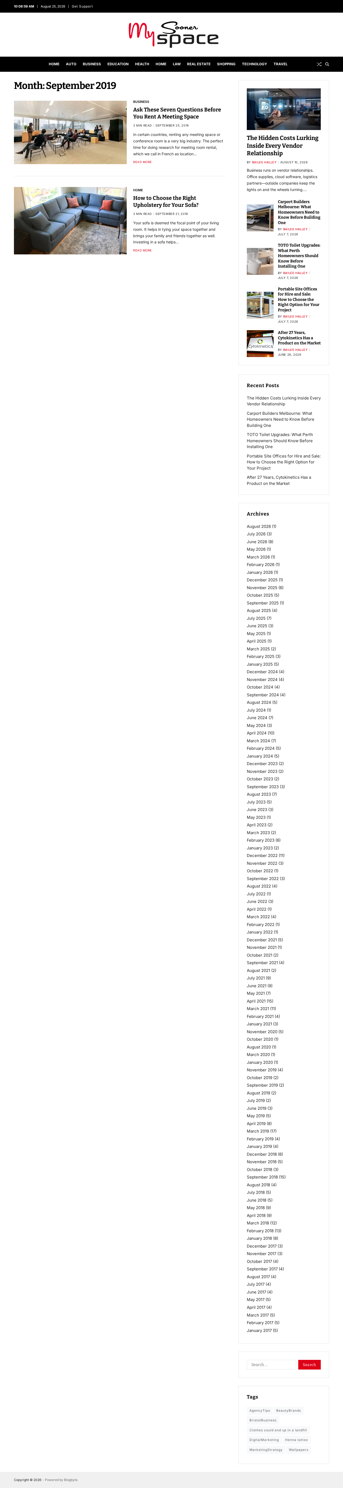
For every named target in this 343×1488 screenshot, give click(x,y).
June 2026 (257, 541)
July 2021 (256, 978)
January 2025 (260, 664)
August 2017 (258, 1276)
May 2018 (256, 1207)
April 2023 (256, 824)
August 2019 (258, 1093)
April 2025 (256, 641)
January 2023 (260, 848)
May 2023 (256, 817)
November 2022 (262, 863)
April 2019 (256, 1123)
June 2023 (257, 809)
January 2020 (260, 1062)
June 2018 (256, 1200)
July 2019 (256, 1100)
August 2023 (259, 794)
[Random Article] (319, 64)
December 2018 (262, 1154)
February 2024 (261, 748)
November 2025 (262, 587)
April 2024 (257, 733)
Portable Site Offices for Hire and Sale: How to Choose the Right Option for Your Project (298, 299)
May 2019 (256, 1115)
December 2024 (262, 671)
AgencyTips (259, 1410)
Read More (142, 162)
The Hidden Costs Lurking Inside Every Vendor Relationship (283, 145)
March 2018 (258, 1223)
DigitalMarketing (264, 1440)
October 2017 (259, 1261)
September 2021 (262, 962)
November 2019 (262, 1069)
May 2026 (256, 549)
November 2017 (261, 1253)
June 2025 (257, 625)
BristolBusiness (263, 1420)
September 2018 (262, 1177)
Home (54, 64)
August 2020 (259, 1047)
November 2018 (262, 1161)
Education (118, 64)
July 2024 (256, 710)
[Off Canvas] (16, 64)
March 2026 (258, 557)
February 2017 (260, 1322)
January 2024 (260, 756)
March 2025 (258, 648)
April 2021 (256, 1001)
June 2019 (256, 1108)
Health (142, 64)
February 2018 (260, 1230)
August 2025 (259, 610)
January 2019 (259, 1146)
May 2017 (255, 1299)
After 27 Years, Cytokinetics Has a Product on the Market (299, 337)
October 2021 (259, 955)
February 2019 (260, 1138)
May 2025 (256, 633)
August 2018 (258, 1184)
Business (92, 64)
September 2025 (263, 603)
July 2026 (256, 533)
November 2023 (262, 771)
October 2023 (260, 778)
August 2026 (259, 526)
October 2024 (260, 687)
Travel (281, 64)
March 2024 (258, 740)
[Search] (327, 64)
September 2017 (262, 1268)
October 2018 (259, 1169)
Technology (254, 64)
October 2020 (260, 1039)
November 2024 (262, 679)
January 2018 (259, 1238)
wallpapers (298, 1449)
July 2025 (256, 618)
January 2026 (260, 572)
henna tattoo (296, 1440)
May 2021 (256, 993)
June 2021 (256, 985)
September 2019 (262, 1085)
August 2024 (259, 702)
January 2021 (259, 1023)
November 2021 (262, 947)
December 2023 (262, 763)
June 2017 (256, 1292)
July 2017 (255, 1284)
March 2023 (258, 832)
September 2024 (263, 694)
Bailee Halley (264, 162)
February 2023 (260, 840)
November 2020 (262, 1031)
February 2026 (260, 564)
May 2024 (256, 725)
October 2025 (260, 595)
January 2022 (260, 932)
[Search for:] (270, 1366)
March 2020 (258, 1054)
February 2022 (260, 924)
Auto (71, 64)
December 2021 (262, 939)
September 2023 (263, 786)
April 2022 (256, 909)
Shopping (226, 64)
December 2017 (262, 1246)
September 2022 (263, 878)
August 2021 (258, 970)
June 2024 (257, 717)
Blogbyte (70, 1480)
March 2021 (258, 1008)
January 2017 (259, 1330)
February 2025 (260, 656)
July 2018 (256, 1192)
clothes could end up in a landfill (278, 1430)
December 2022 (262, 855)
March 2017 (258, 1314)
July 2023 (256, 802)
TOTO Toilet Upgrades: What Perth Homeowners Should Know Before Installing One (299, 256)
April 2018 (256, 1215)
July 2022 (256, 893)
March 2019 (258, 1131)
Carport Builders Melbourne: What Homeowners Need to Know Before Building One (299, 212)
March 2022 (258, 916)
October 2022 (260, 870)
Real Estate (199, 64)
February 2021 (260, 1016)
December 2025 (262, 579)
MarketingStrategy (266, 1449)
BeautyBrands (288, 1410)
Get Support (82, 6)
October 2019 (259, 1077)
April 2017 (256, 1307)
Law (177, 64)
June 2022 (257, 901)
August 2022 (259, 886)
